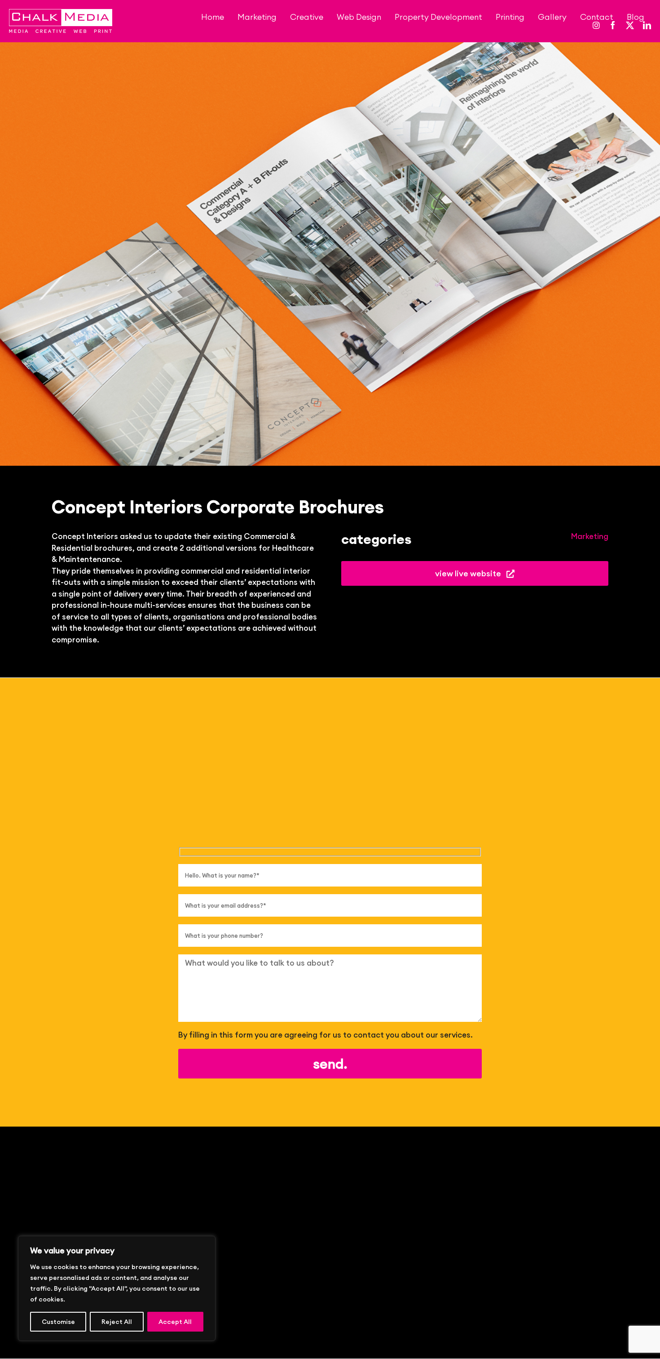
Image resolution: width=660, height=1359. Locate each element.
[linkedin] (647, 25)
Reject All (116, 1322)
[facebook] (613, 25)
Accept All (175, 1322)
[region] (117, 1288)
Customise (58, 1322)
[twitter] (630, 25)
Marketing (589, 536)
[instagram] (596, 25)
